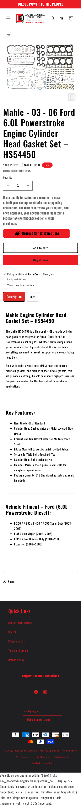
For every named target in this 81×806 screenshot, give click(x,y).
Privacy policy (23, 757)
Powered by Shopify (49, 750)
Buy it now (40, 260)
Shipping (6, 170)
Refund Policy (16, 660)
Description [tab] (14, 296)
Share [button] (11, 581)
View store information (20, 285)
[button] (8, 18)
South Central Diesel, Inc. (26, 750)
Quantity (7, 177)
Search (12, 632)
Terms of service (41, 757)
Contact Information (20, 622)
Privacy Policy (16, 641)
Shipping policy (61, 757)
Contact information (42, 763)
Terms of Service (18, 650)
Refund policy (70, 750)
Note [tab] (32, 296)
